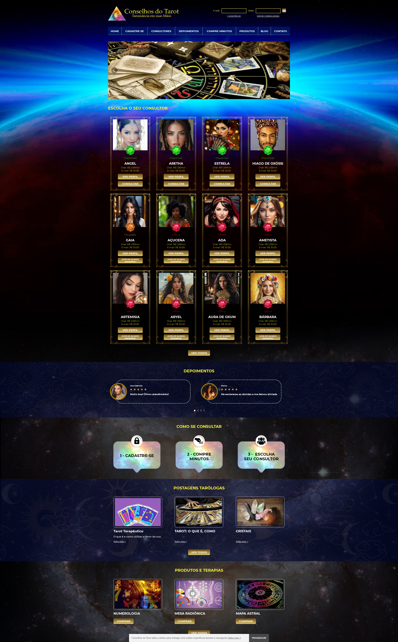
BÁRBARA (267, 317)
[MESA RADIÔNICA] (199, 594)
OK (284, 10)
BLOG (264, 31)
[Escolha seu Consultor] (261, 453)
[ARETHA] (176, 134)
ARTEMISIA (130, 317)
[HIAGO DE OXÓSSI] (267, 134)
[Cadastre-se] (136, 453)
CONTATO (280, 31)
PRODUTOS (247, 31)
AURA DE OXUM (222, 317)
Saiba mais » (234, 638)
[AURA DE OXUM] (222, 288)
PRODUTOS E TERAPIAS (199, 570)
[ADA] (222, 211)
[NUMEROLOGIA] (138, 594)
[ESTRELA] (222, 134)
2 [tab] (198, 410)
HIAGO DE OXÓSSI (267, 163)
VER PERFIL (130, 176)
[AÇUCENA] (176, 211)
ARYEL (176, 317)
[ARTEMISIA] (130, 288)
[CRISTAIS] (260, 512)
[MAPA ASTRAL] (260, 594)
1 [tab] (195, 410)
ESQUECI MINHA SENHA (268, 16)
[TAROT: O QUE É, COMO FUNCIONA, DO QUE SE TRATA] (199, 512)
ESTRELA (222, 163)
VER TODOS (199, 352)
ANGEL (130, 163)
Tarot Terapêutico (128, 531)
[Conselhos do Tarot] (143, 13)
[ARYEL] (176, 288)
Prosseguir (259, 638)
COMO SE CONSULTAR (199, 426)
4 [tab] (204, 410)
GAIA (130, 240)
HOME (115, 31)
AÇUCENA (176, 240)
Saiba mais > (119, 541)
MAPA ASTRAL (248, 613)
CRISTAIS (243, 531)
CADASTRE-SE (234, 16)
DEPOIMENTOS (189, 31)
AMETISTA (267, 240)
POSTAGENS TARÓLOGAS (199, 487)
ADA (222, 240)
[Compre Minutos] (199, 453)
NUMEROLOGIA (126, 613)
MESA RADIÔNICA (190, 613)
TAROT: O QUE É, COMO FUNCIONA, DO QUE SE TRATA (195, 531)
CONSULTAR (130, 183)
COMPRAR (123, 621)
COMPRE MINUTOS (219, 31)
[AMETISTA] (267, 211)
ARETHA (176, 163)
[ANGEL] (130, 134)
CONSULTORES (161, 31)
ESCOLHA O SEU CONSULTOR (138, 108)
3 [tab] (201, 410)
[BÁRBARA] (267, 288)
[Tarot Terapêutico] (138, 512)
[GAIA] (130, 211)
